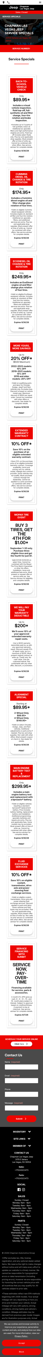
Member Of (19, 1146)
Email (12, 1075)
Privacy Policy (21, 1336)
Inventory (19, 1132)
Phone (7, 1089)
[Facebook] (19, 1190)
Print (21, 157)
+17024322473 (21, 1170)
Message (14, 1103)
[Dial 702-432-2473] (8, 2)
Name (12, 1062)
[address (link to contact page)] (3, 2)
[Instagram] (23, 1190)
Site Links (19, 1139)
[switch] (40, 2)
